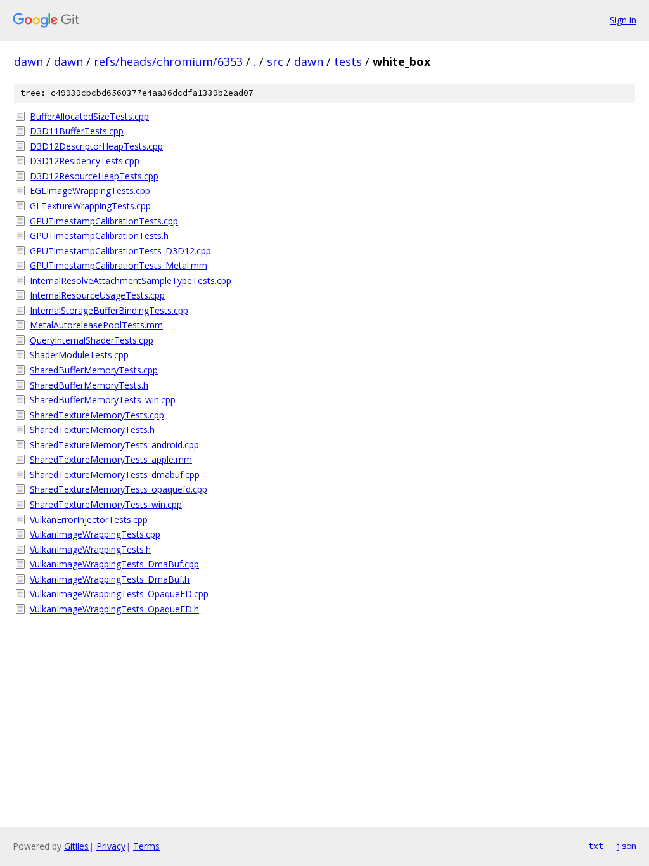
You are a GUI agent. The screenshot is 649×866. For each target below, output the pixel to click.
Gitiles (76, 846)
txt (595, 845)
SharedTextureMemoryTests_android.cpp (114, 445)
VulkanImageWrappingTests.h (90, 549)
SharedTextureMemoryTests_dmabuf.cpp (115, 475)
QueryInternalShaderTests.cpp (91, 340)
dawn (28, 61)
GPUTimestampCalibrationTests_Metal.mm (118, 265)
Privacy (110, 846)
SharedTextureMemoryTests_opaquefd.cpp (118, 489)
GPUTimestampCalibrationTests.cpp (104, 221)
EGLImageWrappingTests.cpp (90, 190)
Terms (146, 846)
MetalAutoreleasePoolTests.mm (96, 325)
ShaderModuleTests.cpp (79, 355)
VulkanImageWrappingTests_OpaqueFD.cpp (119, 594)
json (626, 845)
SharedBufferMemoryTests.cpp (94, 370)
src (275, 61)
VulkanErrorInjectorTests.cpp (89, 520)
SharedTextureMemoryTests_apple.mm (111, 459)
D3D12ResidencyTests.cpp (84, 161)
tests (348, 61)
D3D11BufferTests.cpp (77, 131)
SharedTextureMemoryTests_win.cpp (106, 504)
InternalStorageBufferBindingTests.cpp (109, 310)
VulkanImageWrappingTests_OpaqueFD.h (114, 609)
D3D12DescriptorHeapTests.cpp (96, 146)
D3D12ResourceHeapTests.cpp (94, 176)
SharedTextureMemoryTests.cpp (97, 415)
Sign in (623, 20)
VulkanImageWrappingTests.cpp (95, 534)
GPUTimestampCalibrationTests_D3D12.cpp (120, 251)
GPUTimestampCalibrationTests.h (99, 235)
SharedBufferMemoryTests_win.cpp (103, 400)
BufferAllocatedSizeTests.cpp (89, 116)
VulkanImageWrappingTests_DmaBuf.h (110, 579)
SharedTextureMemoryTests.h (92, 429)
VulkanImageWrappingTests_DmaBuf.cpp (114, 564)
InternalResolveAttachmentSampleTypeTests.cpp (130, 281)
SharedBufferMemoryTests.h (89, 385)
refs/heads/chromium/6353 (168, 61)
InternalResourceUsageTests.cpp (97, 295)
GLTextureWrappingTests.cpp (90, 206)
